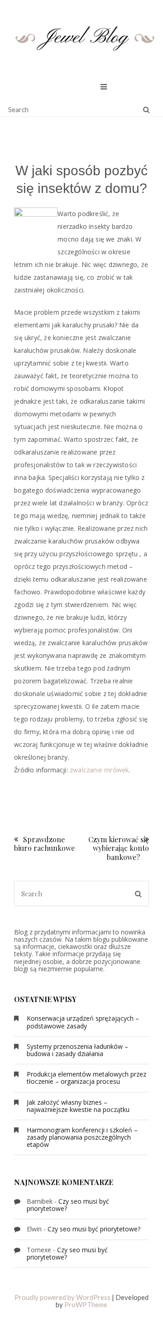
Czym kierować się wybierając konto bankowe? (118, 848)
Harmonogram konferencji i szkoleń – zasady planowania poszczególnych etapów (82, 1137)
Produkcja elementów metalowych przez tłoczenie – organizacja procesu (86, 1078)
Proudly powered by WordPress (62, 1297)
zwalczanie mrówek (99, 770)
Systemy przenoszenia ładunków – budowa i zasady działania (77, 1050)
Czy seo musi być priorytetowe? (68, 1205)
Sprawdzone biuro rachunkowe (44, 844)
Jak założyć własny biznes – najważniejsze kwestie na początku (78, 1106)
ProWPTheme (85, 1304)
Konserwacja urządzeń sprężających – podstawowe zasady (83, 1022)
